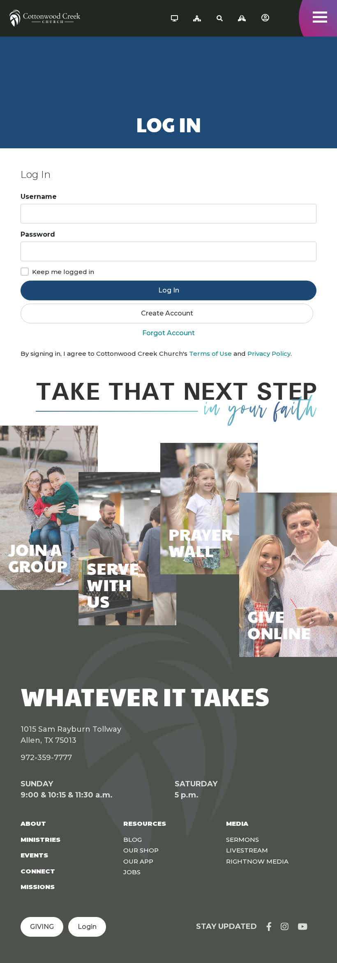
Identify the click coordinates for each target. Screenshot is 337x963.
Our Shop (141, 850)
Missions (38, 887)
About (33, 823)
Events (34, 855)
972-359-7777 (46, 757)
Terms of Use (210, 353)
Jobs (132, 872)
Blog (132, 839)
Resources (144, 823)
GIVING (42, 927)
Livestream (247, 850)
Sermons (242, 839)
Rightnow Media (257, 861)
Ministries (40, 839)
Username (39, 196)
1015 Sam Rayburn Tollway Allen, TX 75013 (71, 735)
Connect (38, 871)
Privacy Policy (269, 353)
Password (38, 234)
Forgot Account (168, 333)
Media (237, 823)
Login (87, 927)
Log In (168, 290)
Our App (138, 861)
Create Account (167, 313)
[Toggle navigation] (320, 17)
